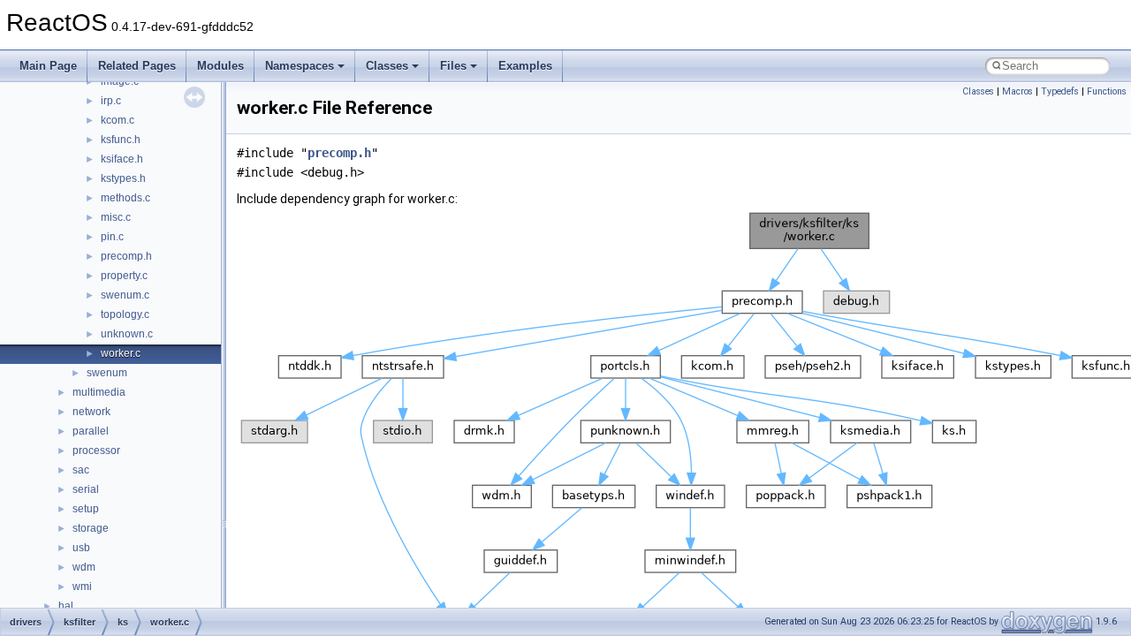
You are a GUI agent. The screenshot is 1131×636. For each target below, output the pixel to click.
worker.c (120, 353)
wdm (83, 567)
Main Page (48, 65)
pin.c (112, 237)
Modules (220, 65)
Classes (387, 65)
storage (90, 528)
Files (453, 65)
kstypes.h (123, 178)
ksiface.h (122, 159)
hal (65, 606)
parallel (90, 431)
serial (85, 489)
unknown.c (127, 334)
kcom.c (117, 120)
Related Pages (137, 65)
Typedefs (1060, 91)
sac (80, 470)
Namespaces (299, 65)
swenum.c (125, 295)
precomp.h (126, 256)
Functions (1107, 91)
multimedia (98, 392)
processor (96, 450)
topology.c (125, 314)
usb (81, 547)
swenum (107, 373)
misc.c (116, 217)
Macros (1017, 91)
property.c (124, 275)
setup (85, 509)
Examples (525, 65)
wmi (82, 586)
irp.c (111, 101)
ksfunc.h (120, 139)
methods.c (125, 198)
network (91, 411)
